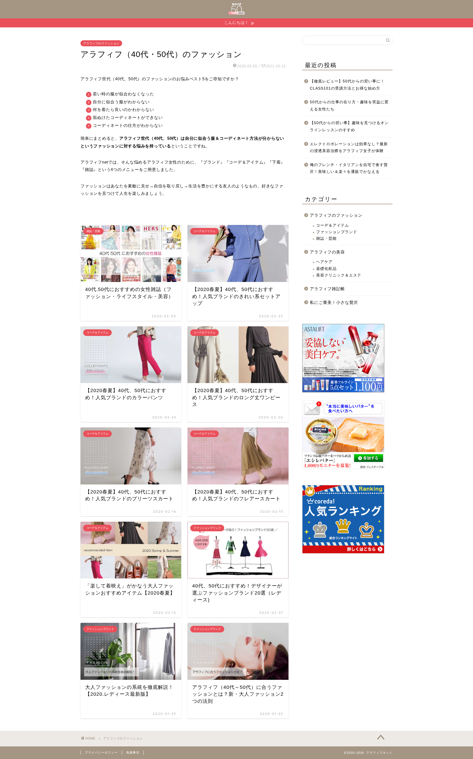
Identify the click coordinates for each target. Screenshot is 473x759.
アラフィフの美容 (327, 252)
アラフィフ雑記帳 (327, 288)
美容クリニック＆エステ (338, 275)
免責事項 (132, 752)
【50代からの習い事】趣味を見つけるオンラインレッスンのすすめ (349, 126)
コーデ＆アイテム (332, 225)
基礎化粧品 (326, 269)
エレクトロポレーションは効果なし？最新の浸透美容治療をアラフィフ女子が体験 (349, 147)
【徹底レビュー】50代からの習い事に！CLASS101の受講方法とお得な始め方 (347, 84)
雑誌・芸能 (326, 238)
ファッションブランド (336, 232)
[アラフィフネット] (236, 13)
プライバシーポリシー (101, 752)
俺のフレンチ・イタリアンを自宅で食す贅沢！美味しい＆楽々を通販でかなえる (349, 168)
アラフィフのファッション (101, 43)
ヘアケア (324, 262)
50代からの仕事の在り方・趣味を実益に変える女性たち (349, 105)
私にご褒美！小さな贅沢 (334, 302)
